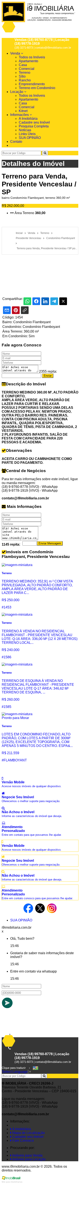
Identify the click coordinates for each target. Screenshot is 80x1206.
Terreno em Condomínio (37, 88)
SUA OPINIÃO (30, 138)
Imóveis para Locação (29, 1159)
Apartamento (28, 61)
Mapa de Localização (28, 1133)
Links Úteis (27, 134)
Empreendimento (32, 84)
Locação (17, 92)
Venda (15, 53)
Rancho (25, 80)
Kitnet (23, 111)
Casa (23, 65)
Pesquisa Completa (34, 126)
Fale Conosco (23, 1140)
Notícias (25, 130)
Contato (16, 141)
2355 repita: (48, 371)
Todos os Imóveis (32, 57)
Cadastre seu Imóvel (34, 122)
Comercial (26, 69)
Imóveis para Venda (27, 1155)
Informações (20, 115)
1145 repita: (11, 544)
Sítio (22, 76)
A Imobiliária (28, 118)
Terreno (24, 72)
